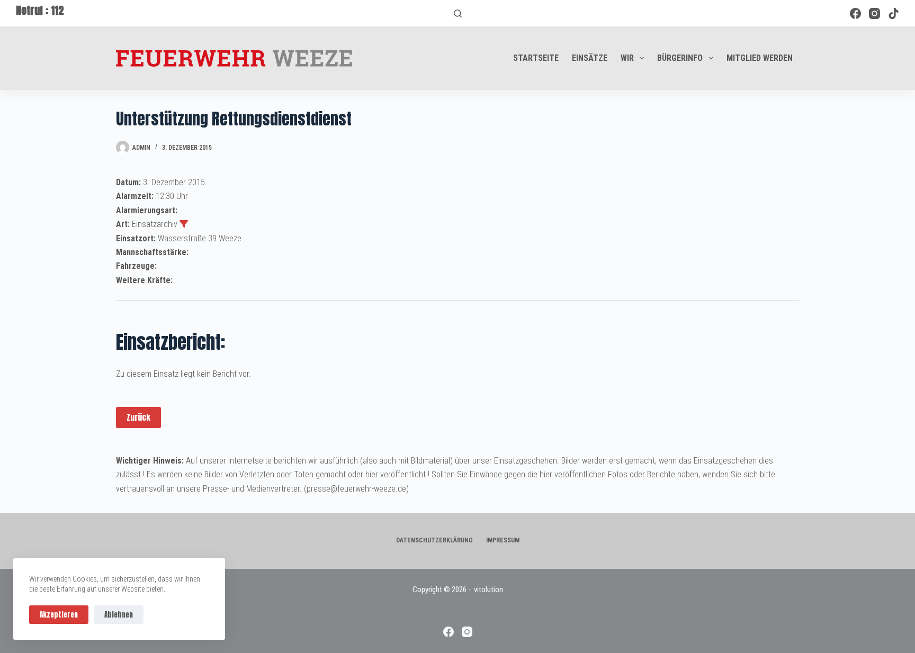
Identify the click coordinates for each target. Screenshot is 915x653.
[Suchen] (458, 13)
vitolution (488, 589)
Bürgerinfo (680, 58)
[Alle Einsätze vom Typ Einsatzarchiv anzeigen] (184, 224)
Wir (627, 58)
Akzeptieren (59, 615)
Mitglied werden (759, 58)
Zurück (138, 417)
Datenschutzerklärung (434, 540)
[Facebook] (855, 13)
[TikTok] (893, 13)
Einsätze (589, 58)
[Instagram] (874, 13)
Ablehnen (118, 615)
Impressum (502, 540)
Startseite (536, 58)
